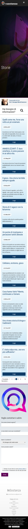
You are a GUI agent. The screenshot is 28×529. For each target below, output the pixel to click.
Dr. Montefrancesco (14, 503)
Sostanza (14, 490)
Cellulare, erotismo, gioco (12, 263)
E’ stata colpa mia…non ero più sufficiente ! (13, 350)
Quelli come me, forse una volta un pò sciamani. (13, 120)
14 (25, 379)
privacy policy (22, 469)
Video (14, 514)
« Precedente (5, 379)
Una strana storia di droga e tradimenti (13, 321)
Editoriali (14, 513)
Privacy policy (16, 526)
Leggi (14, 142)
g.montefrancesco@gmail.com (15, 494)
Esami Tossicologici (13, 508)
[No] (26, 522)
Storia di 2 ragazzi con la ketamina (12, 208)
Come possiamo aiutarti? (7, 447)
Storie (14, 509)
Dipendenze (14, 506)
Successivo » (5, 381)
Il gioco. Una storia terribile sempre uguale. (13, 179)
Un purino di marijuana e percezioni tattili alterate (12, 233)
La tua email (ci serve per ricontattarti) (10, 431)
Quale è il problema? (6, 439)
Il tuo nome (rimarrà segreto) (8, 422)
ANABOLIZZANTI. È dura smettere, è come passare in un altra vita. (13, 151)
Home (14, 501)
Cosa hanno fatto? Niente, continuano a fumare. (13, 292)
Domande (14, 511)
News (14, 504)
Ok (9, 526)
